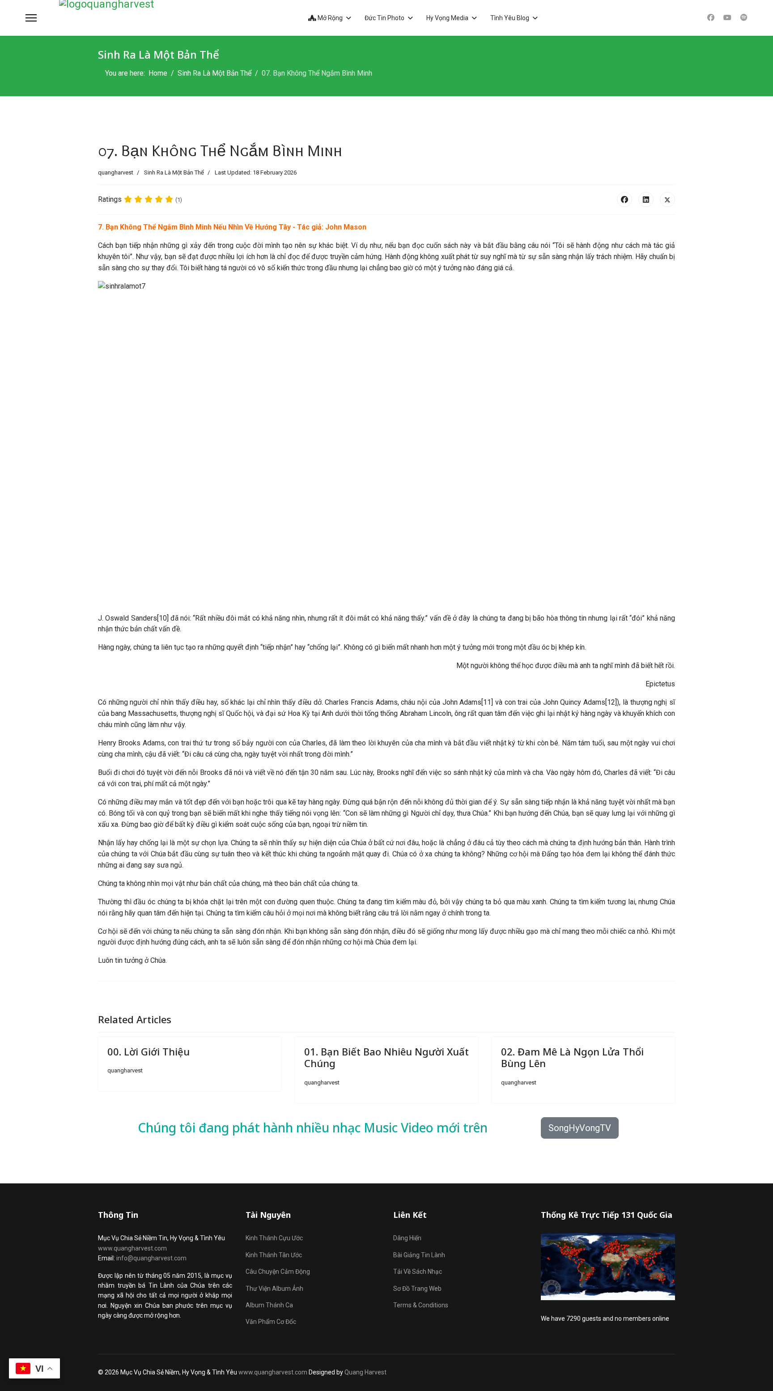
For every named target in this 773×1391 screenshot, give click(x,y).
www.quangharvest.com (132, 1248)
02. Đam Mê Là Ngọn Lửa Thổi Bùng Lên (572, 1057)
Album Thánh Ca (269, 1305)
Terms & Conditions (420, 1305)
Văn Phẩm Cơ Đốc (271, 1321)
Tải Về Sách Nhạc (417, 1271)
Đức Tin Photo (384, 17)
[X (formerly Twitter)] (667, 199)
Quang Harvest (365, 1372)
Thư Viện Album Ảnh (274, 1288)
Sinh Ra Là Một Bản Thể (174, 172)
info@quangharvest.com (151, 1258)
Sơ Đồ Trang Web (417, 1288)
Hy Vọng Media (447, 17)
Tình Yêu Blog (509, 17)
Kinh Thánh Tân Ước (274, 1255)
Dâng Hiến (407, 1238)
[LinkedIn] (646, 199)
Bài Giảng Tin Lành (419, 1255)
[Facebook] (710, 17)
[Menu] (31, 18)
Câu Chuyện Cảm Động (278, 1271)
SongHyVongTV (579, 1128)
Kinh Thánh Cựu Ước (274, 1238)
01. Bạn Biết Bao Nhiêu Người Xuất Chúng (386, 1057)
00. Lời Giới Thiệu (148, 1051)
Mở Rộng (329, 17)
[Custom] (744, 17)
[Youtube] (727, 17)
